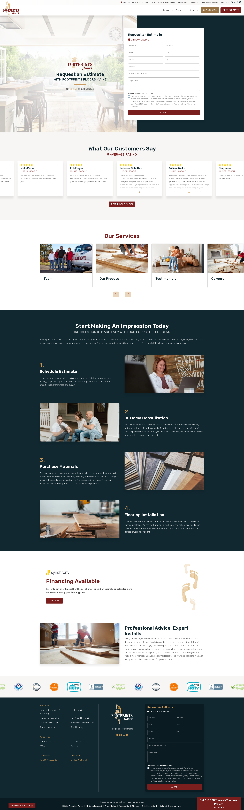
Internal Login (175, 806)
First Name (132, 45)
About (192, 10)
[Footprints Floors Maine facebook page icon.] (232, 2)
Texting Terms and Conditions (140, 93)
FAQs (42, 746)
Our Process (109, 279)
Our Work (195, 2)
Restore (224, 2)
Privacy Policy (186, 104)
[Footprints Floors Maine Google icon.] (240, 2)
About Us (45, 737)
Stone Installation (47, 727)
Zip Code (131, 66)
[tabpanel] (66, 266)
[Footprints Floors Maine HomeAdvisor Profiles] (21, 687)
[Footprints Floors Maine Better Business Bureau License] (81, 687)
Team (48, 279)
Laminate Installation (49, 722)
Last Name (169, 45)
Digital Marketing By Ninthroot (154, 806)
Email (167, 52)
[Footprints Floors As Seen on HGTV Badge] (59, 687)
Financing (182, 2)
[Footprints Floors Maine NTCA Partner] (123, 687)
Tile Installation (77, 710)
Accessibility (124, 806)
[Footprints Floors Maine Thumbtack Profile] (39, 687)
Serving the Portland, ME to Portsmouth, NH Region (149, 2)
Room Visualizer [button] (20, 805)
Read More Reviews (122, 204)
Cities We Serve (79, 759)
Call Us (73, 88)
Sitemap (135, 806)
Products (180, 10)
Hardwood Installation (50, 718)
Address (131, 59)
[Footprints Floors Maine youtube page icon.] (237, 2)
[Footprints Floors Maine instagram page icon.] (234, 2)
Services (166, 10)
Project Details (133, 81)
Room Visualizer (210, 2)
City (167, 59)
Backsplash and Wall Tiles (82, 722)
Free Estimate (231, 10)
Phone (131, 52)
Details (218, 807)
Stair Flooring (77, 727)
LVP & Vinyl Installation (81, 718)
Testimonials (165, 279)
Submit (164, 112)
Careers (74, 746)
